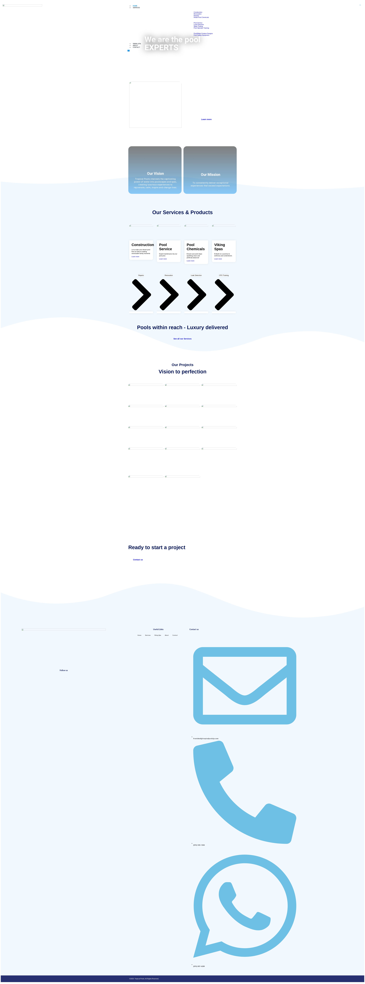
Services (136, 8)
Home (135, 6)
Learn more (206, 119)
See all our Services (182, 339)
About (135, 45)
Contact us (138, 560)
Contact (136, 47)
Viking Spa (137, 44)
